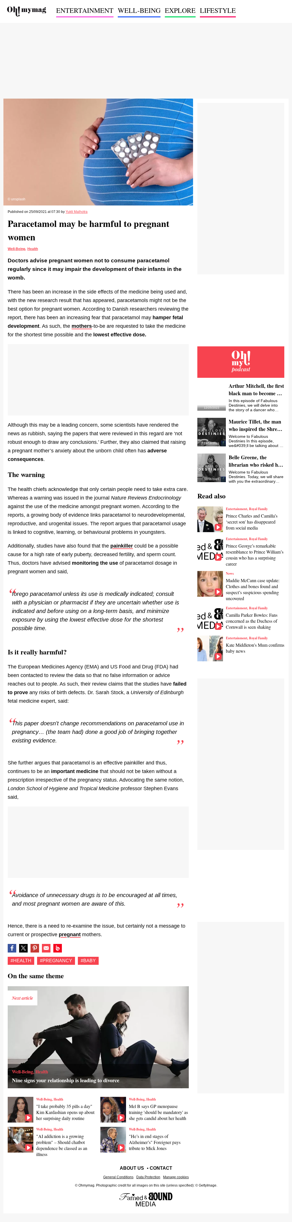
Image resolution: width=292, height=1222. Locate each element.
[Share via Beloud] (57, 948)
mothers (82, 326)
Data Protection (148, 1177)
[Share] (35, 948)
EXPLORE (180, 10)
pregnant (70, 934)
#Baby (88, 960)
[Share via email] (46, 948)
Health (32, 249)
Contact (161, 1168)
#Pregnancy (56, 960)
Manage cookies (176, 1177)
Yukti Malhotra (77, 212)
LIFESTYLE (218, 10)
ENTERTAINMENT (84, 10)
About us (132, 1168)
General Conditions (118, 1177)
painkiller (121, 546)
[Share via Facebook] (12, 948)
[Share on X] (23, 948)
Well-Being (16, 249)
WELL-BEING (139, 10)
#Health (21, 960)
